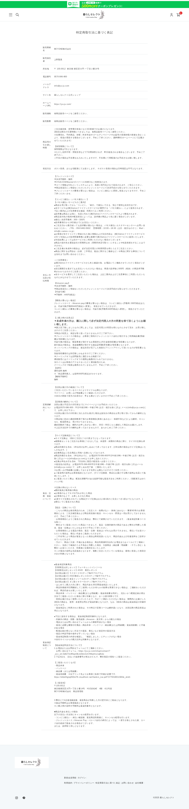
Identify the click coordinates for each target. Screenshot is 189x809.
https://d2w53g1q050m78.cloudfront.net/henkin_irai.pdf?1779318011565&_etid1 (92, 677)
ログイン (82, 778)
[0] (178, 15)
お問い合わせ (128, 783)
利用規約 (68, 783)
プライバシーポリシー (84, 783)
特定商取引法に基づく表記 (108, 783)
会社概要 (139, 783)
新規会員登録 (70, 778)
